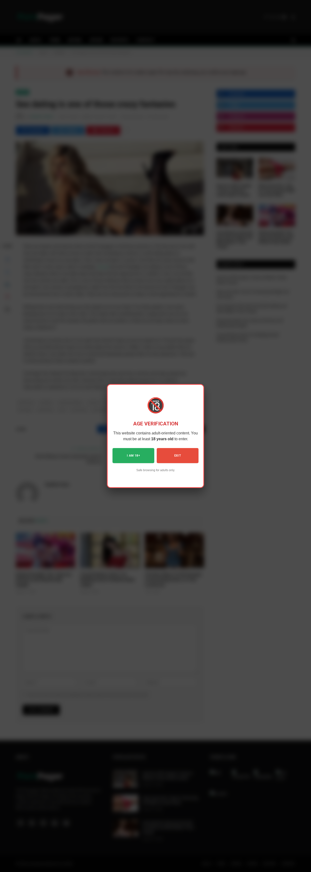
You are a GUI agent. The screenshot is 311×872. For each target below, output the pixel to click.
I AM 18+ (133, 455)
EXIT (177, 455)
